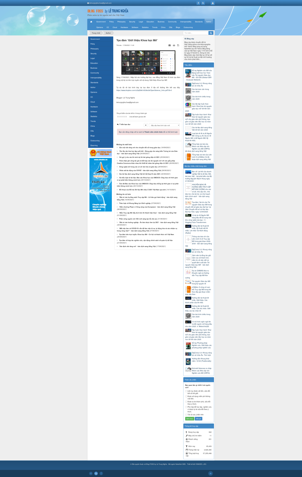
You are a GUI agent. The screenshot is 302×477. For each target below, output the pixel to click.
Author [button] (208, 21)
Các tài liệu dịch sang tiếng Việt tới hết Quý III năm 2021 (139, 174)
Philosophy (94, 48)
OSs (92, 131)
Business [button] (161, 21)
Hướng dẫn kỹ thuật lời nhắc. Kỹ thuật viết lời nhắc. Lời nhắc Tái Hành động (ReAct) (197, 229)
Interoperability (96, 77)
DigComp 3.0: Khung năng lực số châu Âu (202, 84)
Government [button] (101, 21)
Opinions (93, 92)
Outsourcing (95, 140)
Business (93, 68)
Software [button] (135, 27)
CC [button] (108, 27)
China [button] (163, 27)
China (92, 126)
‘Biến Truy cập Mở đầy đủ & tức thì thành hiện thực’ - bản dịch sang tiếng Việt (147, 213)
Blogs (92, 136)
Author (92, 87)
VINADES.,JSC (200, 464)
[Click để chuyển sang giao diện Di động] (101, 473)
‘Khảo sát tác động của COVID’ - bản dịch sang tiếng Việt (140, 170)
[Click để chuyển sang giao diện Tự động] (91, 473)
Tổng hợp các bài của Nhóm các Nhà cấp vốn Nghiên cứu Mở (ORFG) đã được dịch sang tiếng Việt (197, 147)
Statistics (93, 116)
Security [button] (132, 21)
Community (94, 73)
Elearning (94, 145)
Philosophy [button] (121, 21)
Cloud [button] (115, 27)
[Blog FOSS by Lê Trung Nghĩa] (108, 11)
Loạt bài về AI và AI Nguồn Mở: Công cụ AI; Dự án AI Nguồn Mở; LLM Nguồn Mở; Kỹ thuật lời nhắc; (198, 137)
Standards (94, 82)
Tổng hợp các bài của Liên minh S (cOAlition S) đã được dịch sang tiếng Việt (202, 156)
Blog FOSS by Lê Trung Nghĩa (156, 464)
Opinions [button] (99, 27)
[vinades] (100, 184)
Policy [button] (111, 21)
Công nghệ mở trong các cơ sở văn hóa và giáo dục (138, 167)
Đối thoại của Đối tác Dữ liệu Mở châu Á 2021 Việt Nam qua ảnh (142, 189)
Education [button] (150, 21)
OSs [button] (170, 27)
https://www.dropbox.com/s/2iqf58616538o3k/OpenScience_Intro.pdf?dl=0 (144, 90)
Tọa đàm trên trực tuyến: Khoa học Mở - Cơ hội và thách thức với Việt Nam (146, 234)
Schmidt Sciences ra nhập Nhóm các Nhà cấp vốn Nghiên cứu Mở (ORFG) (201, 370)
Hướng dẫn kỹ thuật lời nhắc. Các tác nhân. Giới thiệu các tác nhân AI (197, 308)
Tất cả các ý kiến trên (196, 414)
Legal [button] (141, 21)
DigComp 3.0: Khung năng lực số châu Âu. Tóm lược (202, 353)
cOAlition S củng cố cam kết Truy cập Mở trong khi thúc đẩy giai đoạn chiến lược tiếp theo (198, 290)
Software (93, 111)
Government (95, 39)
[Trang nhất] (91, 21)
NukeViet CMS (181, 464)
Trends (93, 121)
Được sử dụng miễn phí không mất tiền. (199, 397)
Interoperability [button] (185, 21)
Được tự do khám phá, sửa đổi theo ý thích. (199, 402)
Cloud (92, 102)
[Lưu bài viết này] (178, 45)
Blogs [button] (178, 27)
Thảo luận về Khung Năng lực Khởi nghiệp (135, 203)
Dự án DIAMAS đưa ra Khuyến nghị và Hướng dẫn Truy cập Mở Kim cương (197, 274)
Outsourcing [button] (188, 27)
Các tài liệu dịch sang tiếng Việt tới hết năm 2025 (202, 128)
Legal (92, 58)
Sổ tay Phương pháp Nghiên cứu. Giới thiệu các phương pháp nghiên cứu (202, 345)
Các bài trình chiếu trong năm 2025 (201, 97)
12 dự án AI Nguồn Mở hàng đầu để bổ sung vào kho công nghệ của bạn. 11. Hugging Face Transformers (198, 218)
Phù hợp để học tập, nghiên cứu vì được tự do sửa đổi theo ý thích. (200, 409)
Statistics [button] (145, 27)
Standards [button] (199, 21)
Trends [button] (154, 27)
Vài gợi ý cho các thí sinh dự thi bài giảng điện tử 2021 (139, 157)
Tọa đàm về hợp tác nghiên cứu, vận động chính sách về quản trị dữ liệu (146, 240)
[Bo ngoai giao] (100, 153)
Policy (92, 44)
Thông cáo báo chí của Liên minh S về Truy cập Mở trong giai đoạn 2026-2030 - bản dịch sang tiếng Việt (198, 241)
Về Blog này (189, 38)
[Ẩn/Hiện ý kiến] (146, 125)
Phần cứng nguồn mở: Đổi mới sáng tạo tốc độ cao (138, 219)
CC (91, 97)
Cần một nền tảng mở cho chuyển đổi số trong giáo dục (139, 147)
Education (94, 63)
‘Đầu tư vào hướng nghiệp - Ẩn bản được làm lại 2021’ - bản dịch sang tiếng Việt (148, 222)
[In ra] (174, 45)
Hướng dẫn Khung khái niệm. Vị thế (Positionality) (201, 359)
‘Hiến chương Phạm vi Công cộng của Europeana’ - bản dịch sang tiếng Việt (147, 207)
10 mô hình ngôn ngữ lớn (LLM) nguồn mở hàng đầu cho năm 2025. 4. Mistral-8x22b (198, 323)
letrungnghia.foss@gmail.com (100, 3)
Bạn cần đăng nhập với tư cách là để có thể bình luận (148, 132)
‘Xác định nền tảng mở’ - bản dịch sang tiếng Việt (137, 246)
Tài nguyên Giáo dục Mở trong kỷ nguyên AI (201, 282)
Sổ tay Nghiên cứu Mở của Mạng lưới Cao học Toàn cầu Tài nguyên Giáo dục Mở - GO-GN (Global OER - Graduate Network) (198, 75)
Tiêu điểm (188, 65)
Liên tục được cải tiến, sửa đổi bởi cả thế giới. (199, 392)
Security (93, 53)
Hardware (94, 106)
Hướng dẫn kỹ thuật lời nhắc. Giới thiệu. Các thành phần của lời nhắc (197, 300)
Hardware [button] (124, 27)
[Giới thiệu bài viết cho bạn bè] (169, 45)
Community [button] (172, 21)
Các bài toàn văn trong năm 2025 (200, 90)
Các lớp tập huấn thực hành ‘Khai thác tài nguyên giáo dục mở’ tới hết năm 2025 (198, 107)
